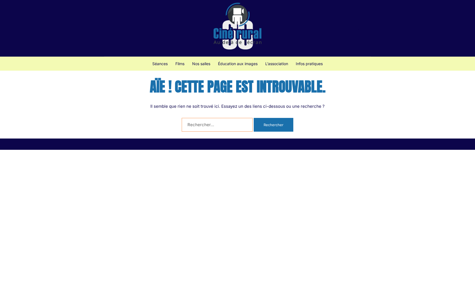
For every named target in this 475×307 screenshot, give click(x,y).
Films (179, 63)
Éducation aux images (238, 63)
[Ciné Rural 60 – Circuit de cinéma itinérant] (237, 28)
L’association (276, 63)
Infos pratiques (309, 63)
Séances (160, 63)
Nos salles (201, 63)
